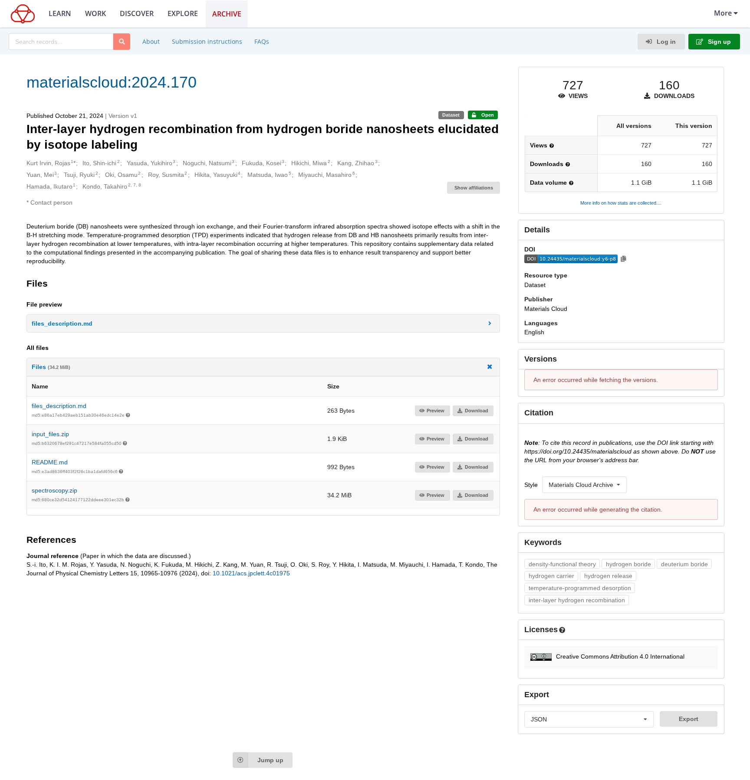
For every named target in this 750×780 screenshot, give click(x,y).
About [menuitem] (151, 41)
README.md (50, 462)
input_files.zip (50, 434)
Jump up (270, 760)
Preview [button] (435, 410)
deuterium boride (684, 564)
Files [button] (51, 366)
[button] (263, 323)
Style (531, 484)
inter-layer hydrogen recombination (577, 600)
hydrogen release (608, 575)
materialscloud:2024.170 (111, 82)
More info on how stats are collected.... (620, 203)
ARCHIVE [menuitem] (226, 14)
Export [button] (688, 718)
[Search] (121, 41)
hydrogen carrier (551, 575)
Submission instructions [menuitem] (207, 41)
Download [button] (476, 410)
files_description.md (59, 405)
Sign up (718, 41)
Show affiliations (473, 187)
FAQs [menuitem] (261, 41)
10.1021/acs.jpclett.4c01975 (251, 573)
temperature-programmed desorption (580, 587)
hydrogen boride (628, 564)
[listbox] (584, 484)
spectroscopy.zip (54, 490)
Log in (665, 41)
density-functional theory (562, 564)
